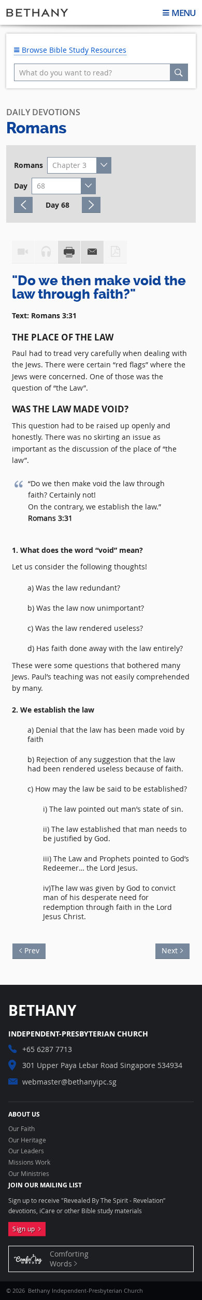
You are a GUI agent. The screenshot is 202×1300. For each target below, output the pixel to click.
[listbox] (79, 165)
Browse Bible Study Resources (73, 50)
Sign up (25, 1229)
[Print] (69, 252)
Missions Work (29, 1162)
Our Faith (21, 1129)
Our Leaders (26, 1151)
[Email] (92, 252)
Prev (35, 949)
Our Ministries (28, 1174)
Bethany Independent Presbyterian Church (37, 12)
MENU (183, 13)
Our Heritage (27, 1140)
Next (166, 949)
